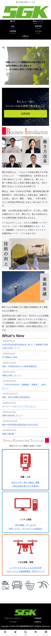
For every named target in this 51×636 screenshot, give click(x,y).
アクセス (13, 622)
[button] (46, 426)
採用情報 (25, 113)
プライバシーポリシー (13, 618)
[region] (25, 585)
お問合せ (37, 622)
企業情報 (37, 618)
